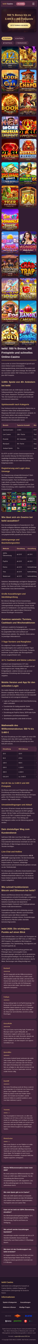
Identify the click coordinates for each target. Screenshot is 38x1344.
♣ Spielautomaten (22, 43)
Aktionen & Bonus (9, 1307)
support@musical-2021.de (22, 1336)
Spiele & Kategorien (10, 1302)
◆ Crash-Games (7, 43)
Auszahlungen (25, 1302)
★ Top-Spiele (7, 38)
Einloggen (20, 3)
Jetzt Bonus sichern (19, 25)
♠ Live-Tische (19, 38)
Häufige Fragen (24, 1307)
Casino (8, 4)
